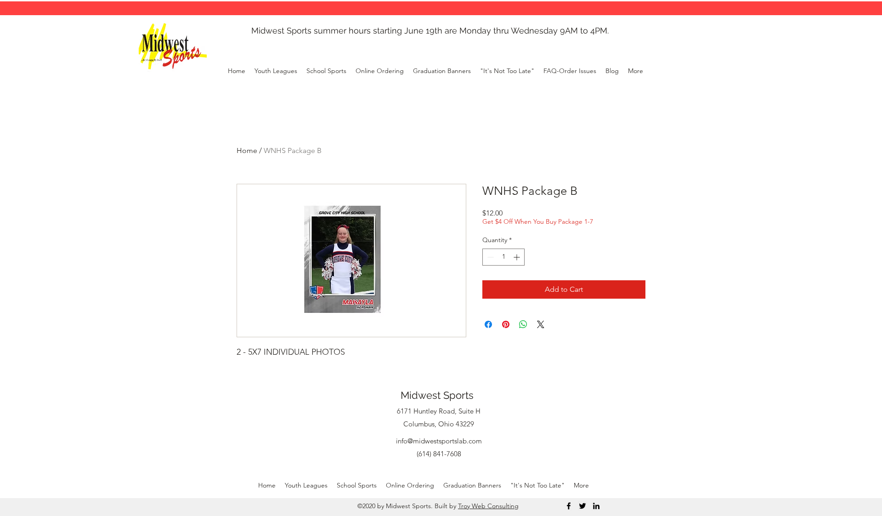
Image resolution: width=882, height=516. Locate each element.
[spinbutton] (503, 257)
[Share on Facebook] (488, 324)
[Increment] (517, 257)
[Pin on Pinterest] (505, 324)
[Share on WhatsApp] (523, 324)
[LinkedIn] (596, 505)
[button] (379, 71)
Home (247, 150)
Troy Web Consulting (488, 506)
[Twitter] (582, 505)
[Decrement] (489, 257)
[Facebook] (568, 505)
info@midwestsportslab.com (439, 441)
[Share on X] (540, 324)
